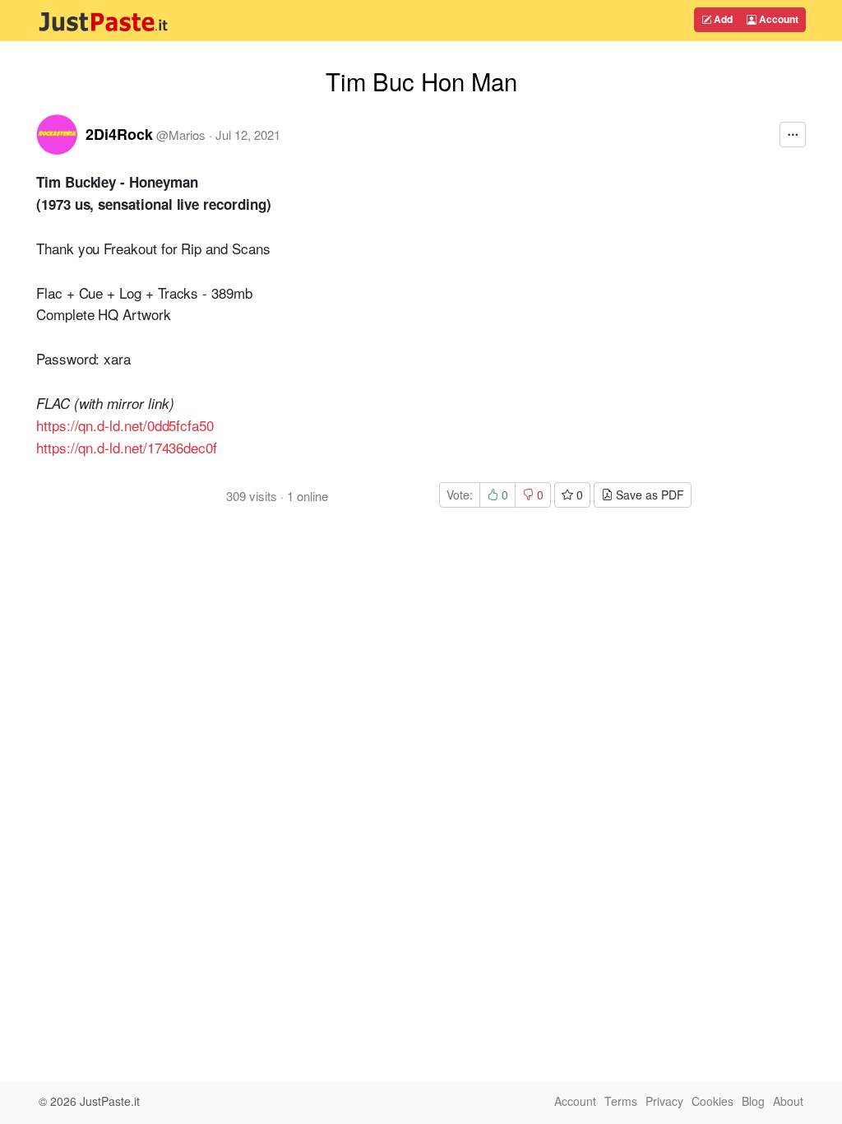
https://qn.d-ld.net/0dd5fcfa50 (125, 425)
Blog (753, 1101)
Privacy (664, 1101)
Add (722, 19)
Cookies (712, 1101)
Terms (620, 1101)
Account (777, 19)
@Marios (181, 134)
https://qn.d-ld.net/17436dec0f (126, 447)
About (788, 1101)
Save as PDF (648, 494)
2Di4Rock (119, 134)
